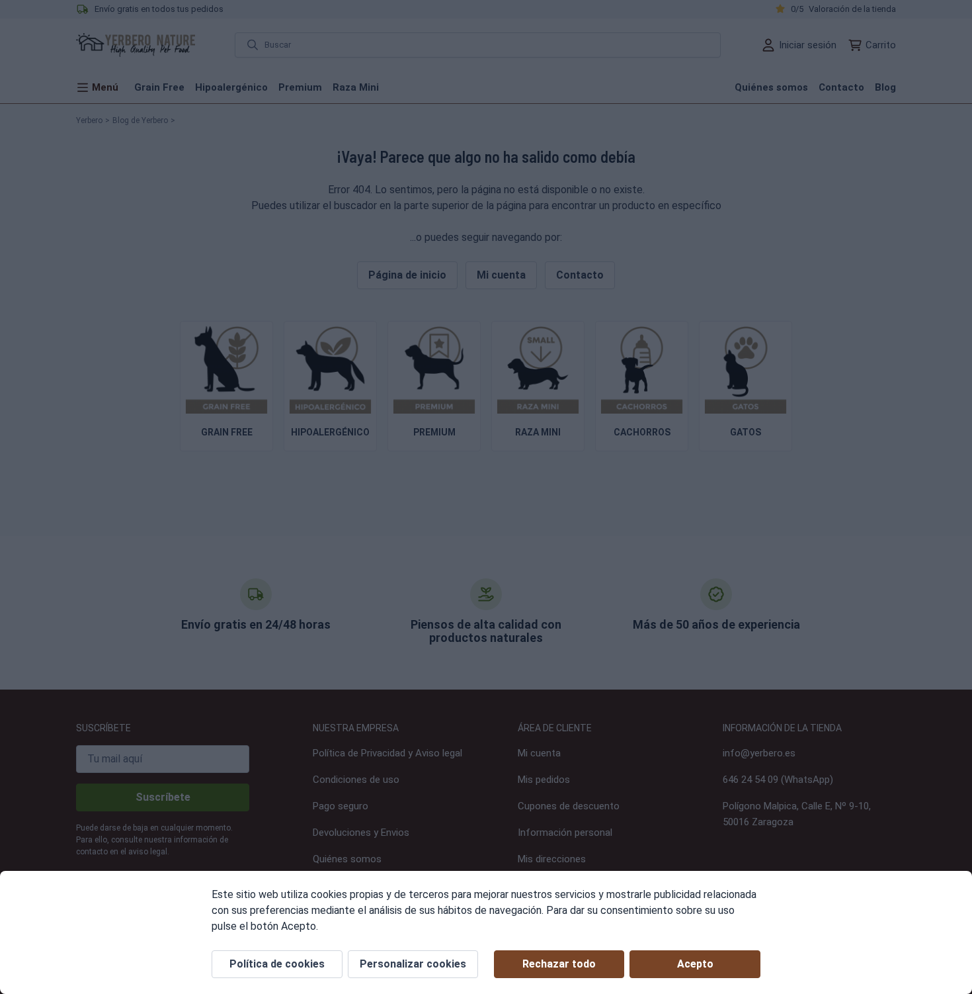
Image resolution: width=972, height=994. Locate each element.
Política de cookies (277, 964)
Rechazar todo (559, 964)
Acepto (695, 964)
